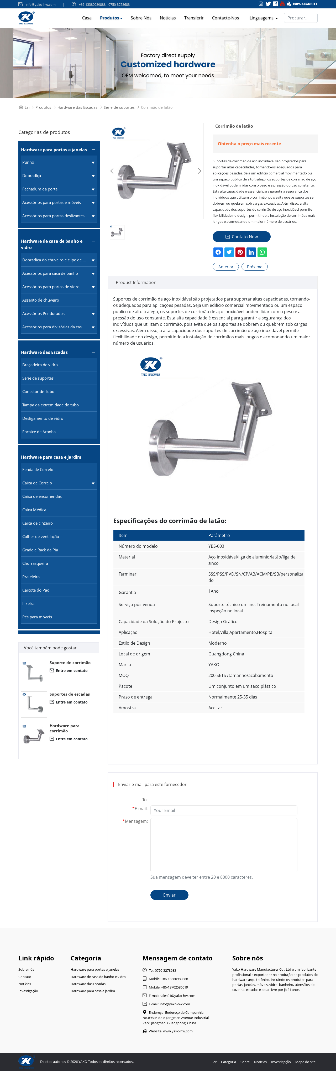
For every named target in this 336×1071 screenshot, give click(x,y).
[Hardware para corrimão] (34, 736)
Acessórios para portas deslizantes (53, 215)
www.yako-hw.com (178, 1031)
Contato (24, 976)
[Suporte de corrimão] (34, 673)
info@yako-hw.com (40, 4)
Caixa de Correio (37, 482)
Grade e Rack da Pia (40, 549)
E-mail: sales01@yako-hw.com (169, 995)
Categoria (228, 1061)
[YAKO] (168, 63)
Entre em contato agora (69, 670)
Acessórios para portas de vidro (51, 286)
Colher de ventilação (40, 536)
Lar (27, 107)
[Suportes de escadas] (34, 704)
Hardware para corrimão (65, 728)
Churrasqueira (35, 563)
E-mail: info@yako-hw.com (166, 1004)
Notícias (168, 18)
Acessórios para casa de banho (50, 273)
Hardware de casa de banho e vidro (51, 244)
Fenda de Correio (37, 469)
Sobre (245, 1061)
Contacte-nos (225, 18)
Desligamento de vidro (42, 418)
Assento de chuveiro (40, 300)
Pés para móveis (37, 616)
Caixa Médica (34, 509)
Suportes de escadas (70, 694)
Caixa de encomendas (42, 496)
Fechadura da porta (39, 189)
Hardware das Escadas (77, 107)
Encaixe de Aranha (39, 431)
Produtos (109, 18)
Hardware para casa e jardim (51, 457)
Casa (87, 18)
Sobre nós (141, 18)
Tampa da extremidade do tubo (50, 404)
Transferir (194, 18)
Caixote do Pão (35, 590)
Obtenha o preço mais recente (249, 144)
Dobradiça (31, 175)
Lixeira (28, 603)
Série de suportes (119, 107)
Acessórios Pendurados (43, 313)
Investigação (28, 991)
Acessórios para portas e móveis (51, 202)
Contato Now (241, 237)
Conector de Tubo (38, 391)
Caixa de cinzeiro (37, 523)
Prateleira (31, 576)
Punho (28, 162)
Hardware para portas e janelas (54, 150)
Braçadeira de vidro (40, 364)
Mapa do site (305, 1061)
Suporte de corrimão (70, 662)
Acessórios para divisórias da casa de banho (54, 326)
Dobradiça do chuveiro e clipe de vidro (54, 259)
